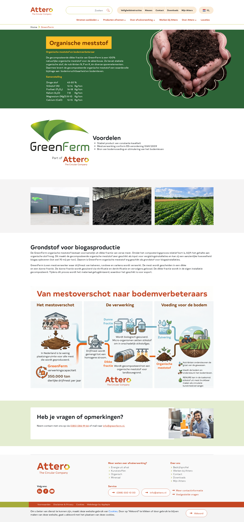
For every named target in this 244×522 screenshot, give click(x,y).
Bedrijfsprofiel (181, 467)
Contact (160, 10)
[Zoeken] (108, 10)
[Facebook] (45, 491)
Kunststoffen (118, 470)
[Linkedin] (39, 491)
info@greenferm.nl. (114, 425)
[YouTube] (52, 491)
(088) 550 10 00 (126, 492)
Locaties (205, 19)
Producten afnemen (113, 19)
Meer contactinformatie (189, 490)
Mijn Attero (187, 10)
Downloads (172, 10)
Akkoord (198, 513)
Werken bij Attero (168, 19)
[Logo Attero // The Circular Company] (48, 12)
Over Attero (188, 19)
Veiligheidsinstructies (131, 10)
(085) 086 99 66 (79, 425)
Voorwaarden (44, 504)
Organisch (116, 474)
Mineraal (115, 477)
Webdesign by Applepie (98, 504)
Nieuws (148, 10)
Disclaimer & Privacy (63, 504)
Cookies (80, 504)
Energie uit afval (120, 467)
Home (33, 27)
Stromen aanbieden (86, 19)
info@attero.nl (158, 492)
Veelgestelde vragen (187, 494)
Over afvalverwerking (141, 19)
